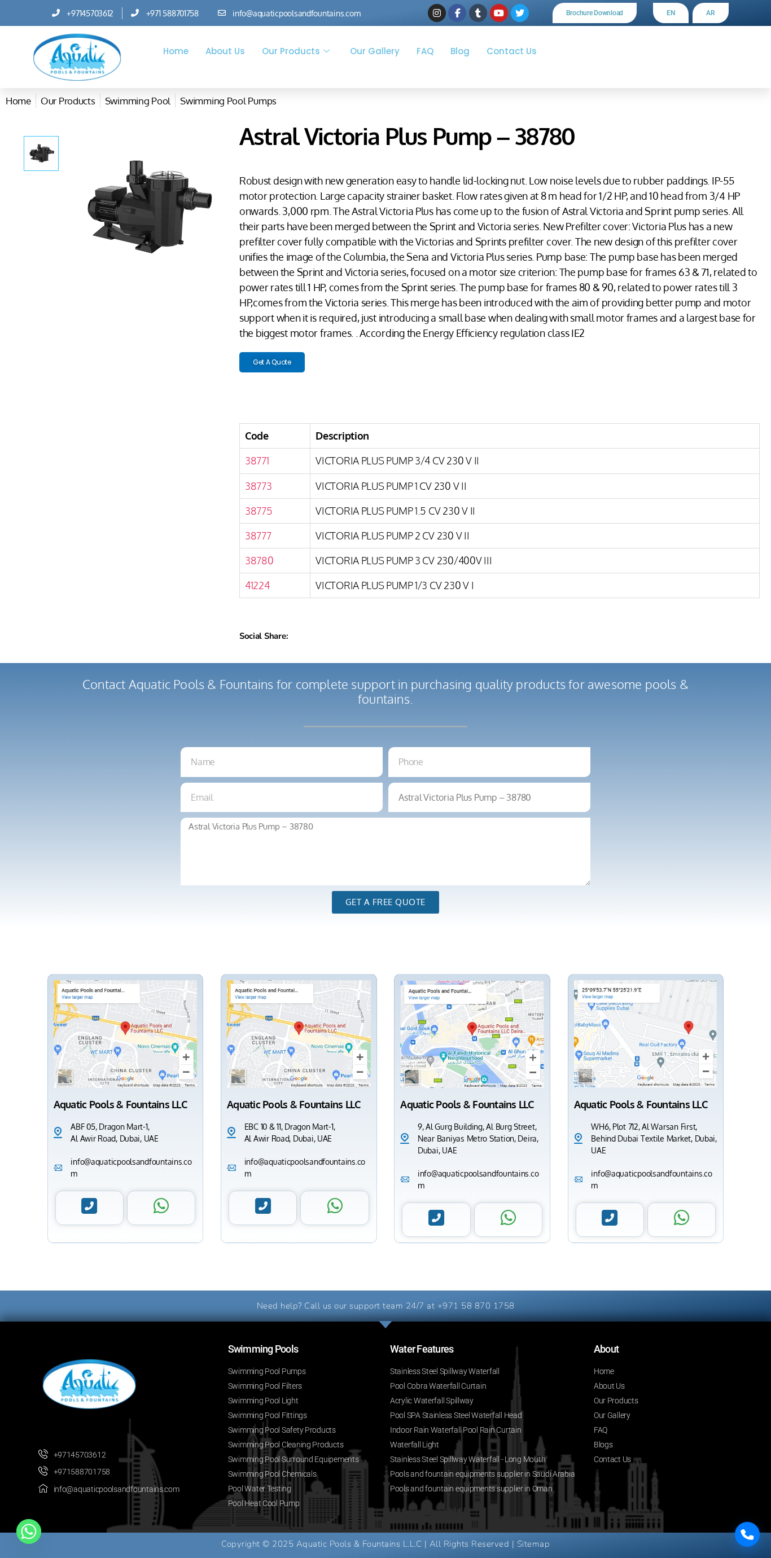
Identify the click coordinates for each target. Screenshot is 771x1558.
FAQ (425, 51)
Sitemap (533, 1544)
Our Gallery (375, 51)
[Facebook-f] (457, 13)
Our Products (291, 51)
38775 (259, 510)
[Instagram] (437, 13)
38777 (258, 535)
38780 (259, 560)
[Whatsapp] (28, 1531)
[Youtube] (499, 13)
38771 (257, 460)
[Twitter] (520, 13)
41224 (257, 585)
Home (176, 51)
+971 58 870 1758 (476, 1305)
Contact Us (512, 51)
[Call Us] (747, 1534)
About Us (225, 51)
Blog (460, 51)
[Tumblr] (478, 13)
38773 (258, 486)
